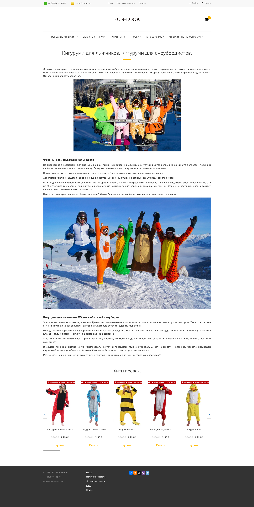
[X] (139, 473)
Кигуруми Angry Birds (160, 429)
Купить (60, 445)
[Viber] (143, 473)
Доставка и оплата (126, 3)
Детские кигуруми (94, 37)
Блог (88, 485)
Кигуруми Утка (194, 429)
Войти (195, 3)
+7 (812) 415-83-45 (57, 3)
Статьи (89, 490)
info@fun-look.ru (83, 3)
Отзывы (142, 3)
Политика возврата (96, 477)
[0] (206, 19)
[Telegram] (147, 473)
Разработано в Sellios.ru (53, 481)
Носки (135, 37)
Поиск (208, 3)
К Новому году (155, 37)
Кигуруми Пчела (127, 429)
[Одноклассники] (135, 473)
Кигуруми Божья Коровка (60, 429)
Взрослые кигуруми (63, 37)
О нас (110, 3)
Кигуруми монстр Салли (93, 429)
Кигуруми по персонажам (185, 37)
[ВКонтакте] (131, 473)
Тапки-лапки (118, 37)
